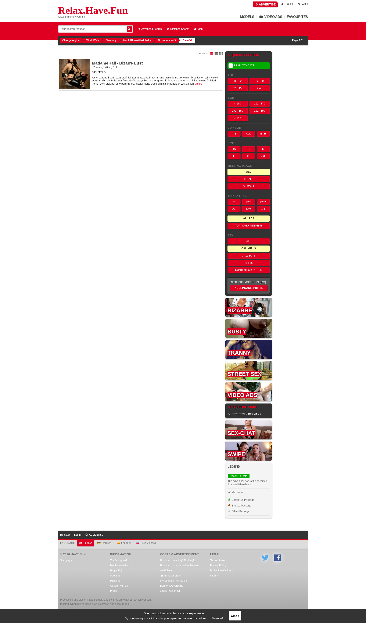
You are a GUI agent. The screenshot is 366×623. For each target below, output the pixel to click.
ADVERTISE (267, 4)
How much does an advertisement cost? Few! (179, 568)
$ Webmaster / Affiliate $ (174, 580)
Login (304, 3)
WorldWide (92, 40)
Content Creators (248, 270)
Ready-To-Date (244, 65)
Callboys (248, 255)
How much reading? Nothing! (177, 560)
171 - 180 (237, 110)
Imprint (214, 575)
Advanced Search (151, 28)
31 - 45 (238, 88)
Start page (66, 560)
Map (200, 28)
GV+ (248, 208)
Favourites (297, 17)
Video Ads (272, 17)
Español (126, 543)
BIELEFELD (99, 72)
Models (247, 17)
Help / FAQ (116, 570)
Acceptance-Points (249, 288)
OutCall (249, 186)
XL (248, 156)
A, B (234, 133)
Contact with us (119, 585)
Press (113, 590)
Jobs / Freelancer (170, 590)
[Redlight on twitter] (265, 558)
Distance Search (179, 28)
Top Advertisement (248, 225)
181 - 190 (259, 110)
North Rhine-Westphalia (137, 40)
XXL (263, 156)
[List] (211, 53)
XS (234, 149)
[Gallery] (221, 53)
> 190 (237, 118)
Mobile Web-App (119, 565)
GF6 (263, 208)
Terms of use (217, 560)
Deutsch (106, 543)
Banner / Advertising (171, 585)
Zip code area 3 (167, 40)
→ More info (216, 618)
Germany (111, 40)
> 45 (259, 88)
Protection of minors (221, 570)
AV (234, 208)
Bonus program (173, 575)
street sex (246, 414)
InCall (248, 179)
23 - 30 (260, 81)
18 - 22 (238, 81)
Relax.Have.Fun (93, 10)
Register (289, 3)
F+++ (263, 201)
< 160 (237, 103)
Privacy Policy (218, 565)
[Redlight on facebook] (277, 558)
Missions (115, 580)
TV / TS (248, 262)
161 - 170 (259, 103)
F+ (234, 201)
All (248, 241)
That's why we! (118, 560)
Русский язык (148, 543)
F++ (248, 201)
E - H (263, 133)
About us (115, 575)
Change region (71, 40)
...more (198, 83)
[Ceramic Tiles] (216, 53)
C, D (248, 133)
